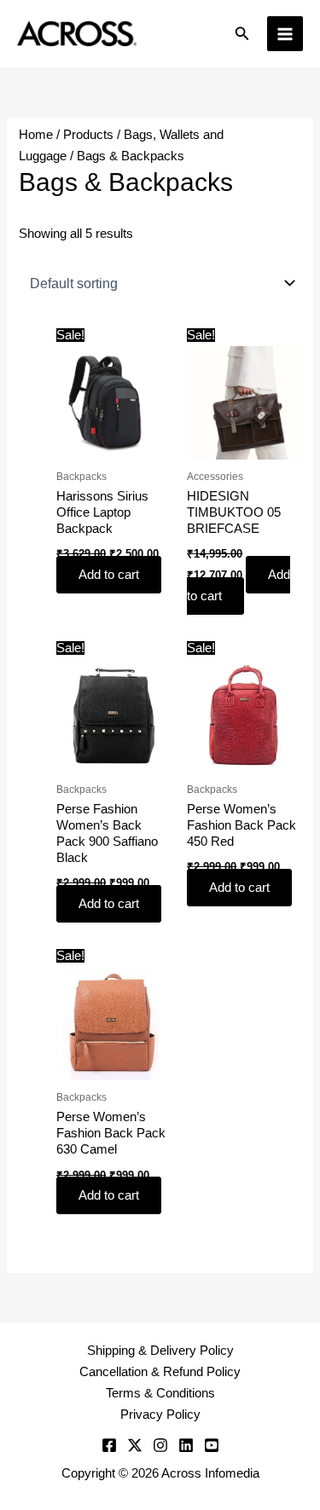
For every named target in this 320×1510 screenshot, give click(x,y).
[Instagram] (160, 1445)
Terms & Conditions (160, 1393)
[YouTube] (211, 1445)
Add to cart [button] (109, 574)
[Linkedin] (186, 1445)
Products (88, 135)
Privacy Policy (160, 1414)
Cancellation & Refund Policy (160, 1372)
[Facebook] (109, 1445)
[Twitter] (135, 1445)
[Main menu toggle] (285, 34)
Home (36, 135)
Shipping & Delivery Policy (160, 1350)
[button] (242, 34)
